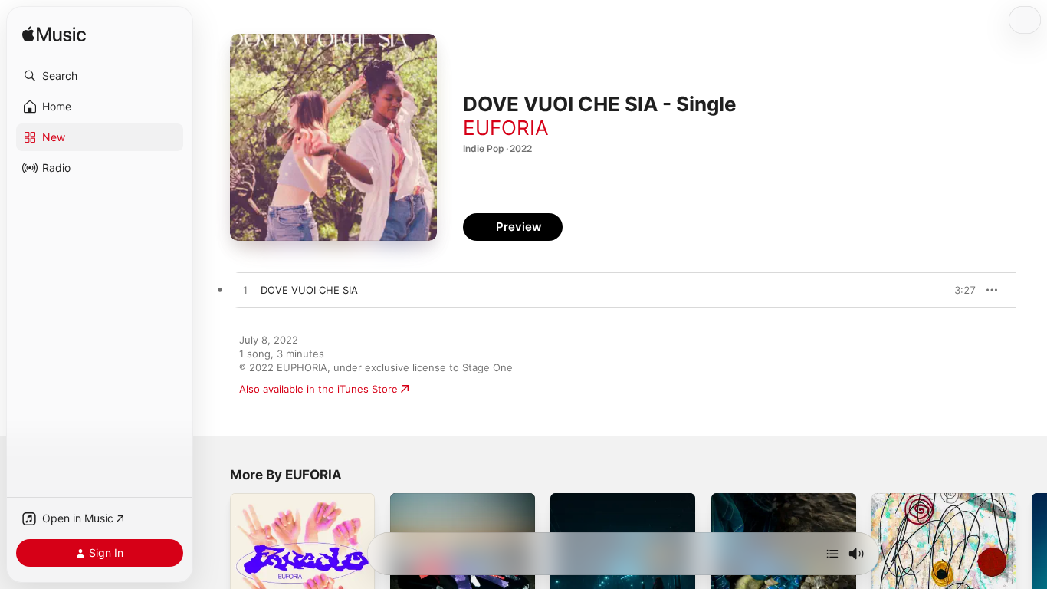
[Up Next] (832, 553)
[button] (99, 76)
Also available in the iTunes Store (318, 389)
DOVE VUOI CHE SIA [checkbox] (309, 290)
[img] (54, 35)
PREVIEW (959, 289)
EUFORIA (506, 128)
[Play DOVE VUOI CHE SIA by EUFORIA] (245, 291)
